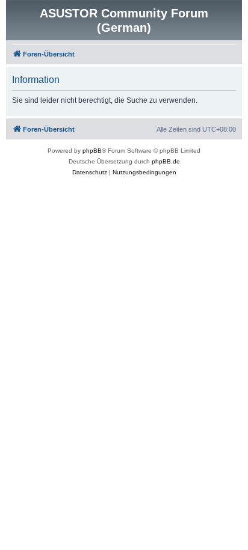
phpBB (92, 150)
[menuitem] (89, 172)
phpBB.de (166, 161)
